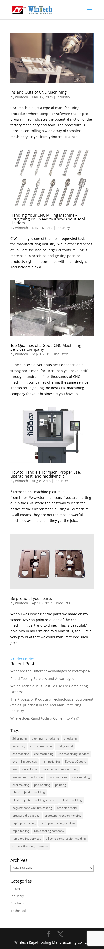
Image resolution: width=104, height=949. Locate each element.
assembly (18, 746)
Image (15, 888)
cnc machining (43, 754)
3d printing (19, 738)
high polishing (51, 761)
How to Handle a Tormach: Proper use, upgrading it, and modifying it (45, 474)
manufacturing (57, 777)
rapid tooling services (26, 838)
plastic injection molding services (34, 800)
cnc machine (20, 754)
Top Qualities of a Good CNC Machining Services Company (45, 347)
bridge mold (65, 746)
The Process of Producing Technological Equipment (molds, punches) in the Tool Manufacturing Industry (51, 705)
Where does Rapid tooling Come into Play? (44, 718)
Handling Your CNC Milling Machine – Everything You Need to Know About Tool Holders (47, 219)
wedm (43, 846)
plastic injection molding (28, 792)
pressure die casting (26, 815)
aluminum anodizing (45, 738)
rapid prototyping (24, 823)
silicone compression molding (66, 838)
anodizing (70, 738)
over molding (81, 777)
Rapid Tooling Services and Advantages (42, 678)
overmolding (20, 785)
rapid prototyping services (57, 823)
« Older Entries (22, 658)
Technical (18, 910)
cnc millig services (24, 761)
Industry (63, 97)
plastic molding (71, 800)
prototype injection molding (63, 815)
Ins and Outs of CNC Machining (38, 92)
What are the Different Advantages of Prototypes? (50, 671)
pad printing (42, 785)
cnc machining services (73, 754)
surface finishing (23, 846)
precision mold (67, 808)
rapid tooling (20, 831)
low (14, 769)
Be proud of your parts (31, 598)
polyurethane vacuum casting (32, 808)
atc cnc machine (41, 746)
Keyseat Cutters (75, 761)
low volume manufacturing (60, 769)
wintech (21, 97)
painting (60, 785)
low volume (29, 769)
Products (63, 603)
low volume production (27, 777)
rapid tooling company (49, 831)
